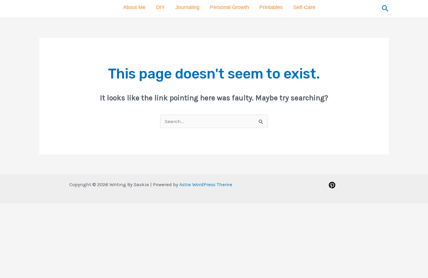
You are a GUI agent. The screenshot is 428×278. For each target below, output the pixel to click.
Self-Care (304, 7)
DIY (160, 7)
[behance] (333, 185)
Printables (271, 7)
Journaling (187, 7)
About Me (134, 7)
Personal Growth (229, 7)
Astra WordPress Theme (205, 184)
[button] (385, 9)
